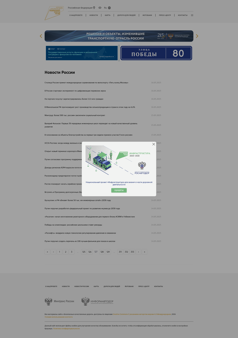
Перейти (119, 190)
